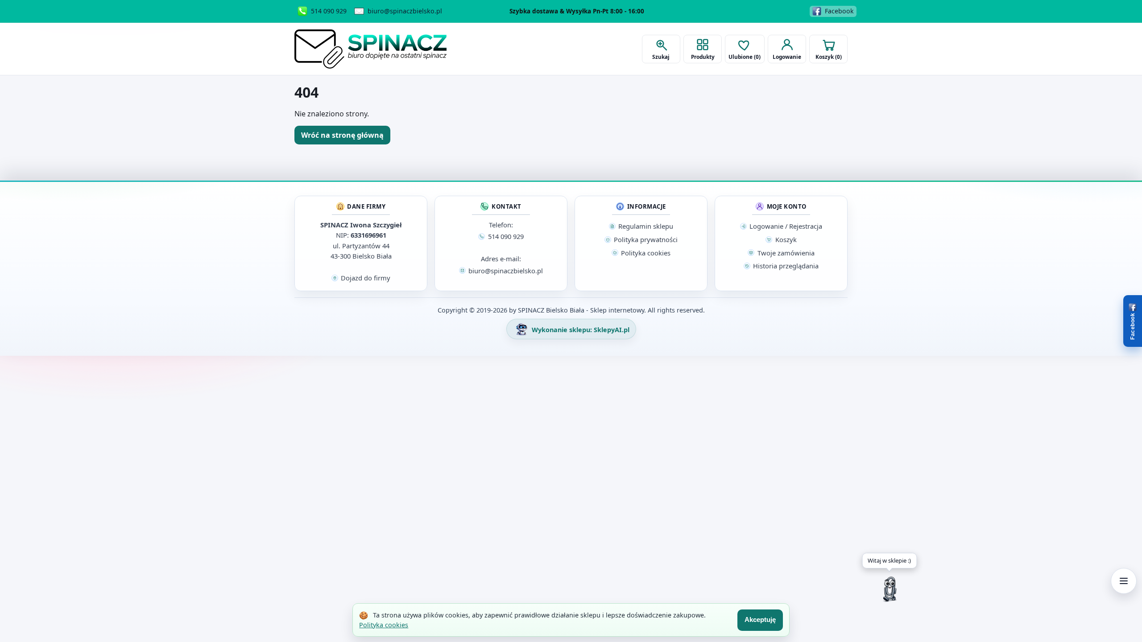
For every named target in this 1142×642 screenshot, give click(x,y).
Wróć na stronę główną (342, 135)
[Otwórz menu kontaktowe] (1124, 581)
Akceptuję (760, 619)
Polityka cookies (383, 625)
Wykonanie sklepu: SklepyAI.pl (579, 329)
